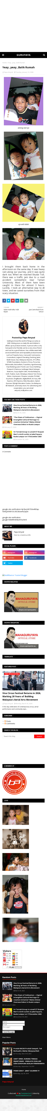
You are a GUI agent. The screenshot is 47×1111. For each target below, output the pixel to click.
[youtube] (12, 558)
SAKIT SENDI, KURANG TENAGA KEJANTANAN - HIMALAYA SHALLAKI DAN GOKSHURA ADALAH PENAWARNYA (28, 1061)
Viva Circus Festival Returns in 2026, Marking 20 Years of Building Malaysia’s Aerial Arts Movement (27, 407)
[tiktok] (34, 563)
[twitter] (12, 563)
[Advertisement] (23, 26)
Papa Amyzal (8, 72)
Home (4, 63)
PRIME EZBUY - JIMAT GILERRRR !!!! (26, 1071)
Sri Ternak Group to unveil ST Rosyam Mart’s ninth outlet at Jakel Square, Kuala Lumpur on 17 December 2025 (28, 434)
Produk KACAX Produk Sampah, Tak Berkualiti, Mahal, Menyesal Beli (27, 1049)
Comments (10, 723)
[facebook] (34, 558)
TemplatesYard (26, 1093)
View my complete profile (22, 535)
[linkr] (12, 568)
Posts (8, 721)
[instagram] (12, 552)
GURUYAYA (23, 55)
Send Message (8, 1032)
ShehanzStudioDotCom (23, 1095)
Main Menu (6, 1037)
